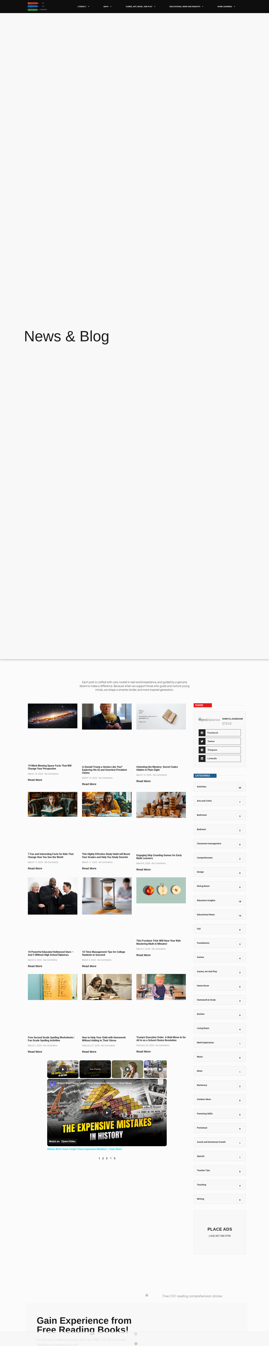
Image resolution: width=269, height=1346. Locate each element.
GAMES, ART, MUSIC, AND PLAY (139, 6)
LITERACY (82, 6)
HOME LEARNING (224, 6)
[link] (52, 1084)
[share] (160, 1082)
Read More (35, 779)
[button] (220, 732)
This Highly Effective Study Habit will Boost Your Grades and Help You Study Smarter (106, 855)
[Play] (127, 1069)
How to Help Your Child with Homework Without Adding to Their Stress (104, 1039)
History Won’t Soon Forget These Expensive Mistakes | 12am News (94, 1083)
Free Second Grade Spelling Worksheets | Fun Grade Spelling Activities (51, 1039)
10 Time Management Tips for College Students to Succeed (103, 953)
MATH (106, 6)
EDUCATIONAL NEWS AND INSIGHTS (185, 6)
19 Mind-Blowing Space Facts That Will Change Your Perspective (49, 767)
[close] (135, 1333)
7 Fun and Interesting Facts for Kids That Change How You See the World (50, 855)
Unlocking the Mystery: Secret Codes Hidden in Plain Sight (157, 768)
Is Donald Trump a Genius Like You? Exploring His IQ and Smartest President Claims (104, 769)
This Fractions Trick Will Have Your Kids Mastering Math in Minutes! (158, 942)
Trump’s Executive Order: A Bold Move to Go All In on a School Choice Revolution (161, 1039)
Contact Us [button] (219, 1232)
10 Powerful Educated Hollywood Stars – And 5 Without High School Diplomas (50, 953)
